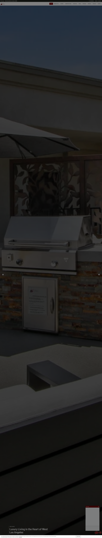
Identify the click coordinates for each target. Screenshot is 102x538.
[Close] (101, 536)
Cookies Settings (78, 536)
